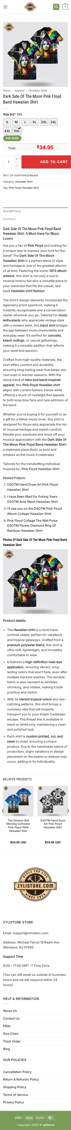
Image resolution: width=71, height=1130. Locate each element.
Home (6, 90)
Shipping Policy (14, 1087)
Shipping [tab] (9, 219)
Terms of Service (15, 1095)
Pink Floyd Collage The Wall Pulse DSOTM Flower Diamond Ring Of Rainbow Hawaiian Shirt (32, 526)
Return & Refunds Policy (21, 1079)
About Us (10, 1011)
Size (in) (9, 114)
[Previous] (3, 818)
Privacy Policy (13, 1102)
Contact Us (11, 1018)
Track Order (12, 1041)
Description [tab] (12, 211)
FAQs (7, 1026)
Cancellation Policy (17, 1072)
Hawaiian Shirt (38, 90)
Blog (6, 1049)
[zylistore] (30, 7)
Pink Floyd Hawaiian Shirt (24, 187)
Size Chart (10, 1034)
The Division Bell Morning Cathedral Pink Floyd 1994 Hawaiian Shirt (18, 825)
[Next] (67, 818)
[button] (5, 7)
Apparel (19, 90)
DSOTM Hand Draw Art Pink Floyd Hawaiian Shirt (52, 824)
